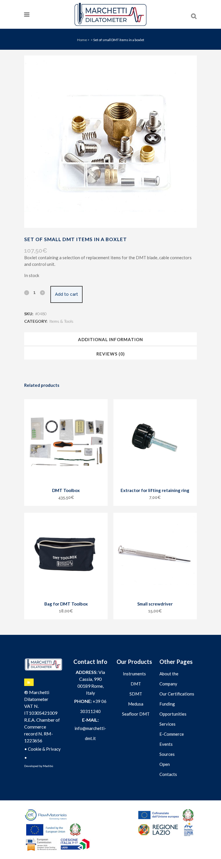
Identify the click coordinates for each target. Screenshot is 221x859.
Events (166, 744)
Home (82, 40)
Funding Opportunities (172, 708)
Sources (167, 754)
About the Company (168, 678)
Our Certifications (176, 693)
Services (167, 724)
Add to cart (66, 294)
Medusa (135, 703)
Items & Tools (61, 321)
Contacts (168, 774)
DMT (136, 683)
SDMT (135, 693)
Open (164, 764)
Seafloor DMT (136, 713)
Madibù (48, 766)
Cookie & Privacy (44, 749)
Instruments (134, 673)
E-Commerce (171, 734)
